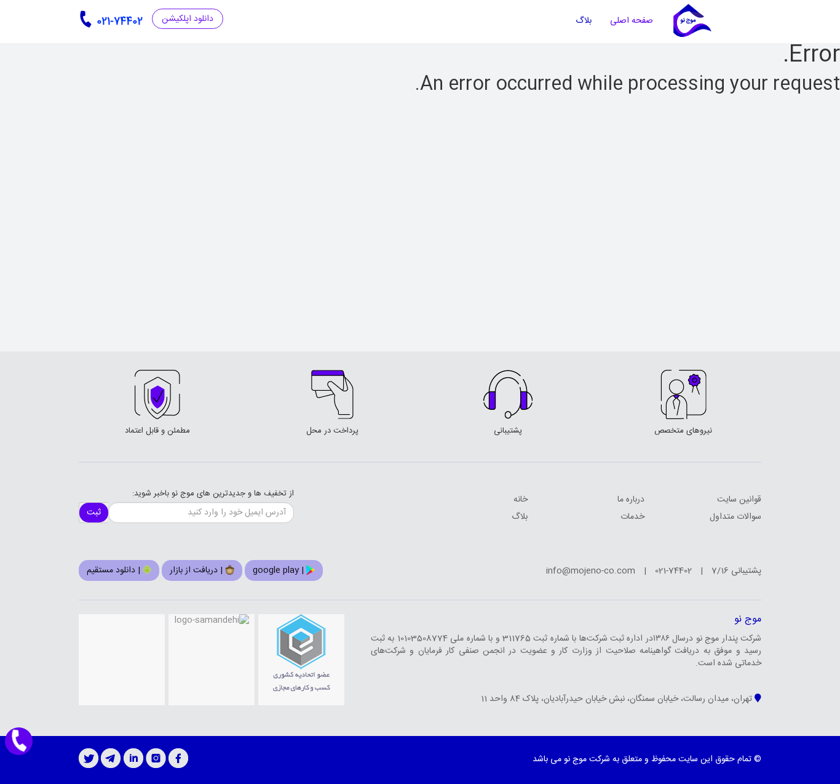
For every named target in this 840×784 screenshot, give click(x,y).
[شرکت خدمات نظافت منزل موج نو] (691, 21)
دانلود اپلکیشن (187, 19)
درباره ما (630, 499)
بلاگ (584, 21)
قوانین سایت (739, 499)
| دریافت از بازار (197, 570)
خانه (520, 499)
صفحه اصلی (631, 21)
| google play (279, 570)
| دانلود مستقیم (115, 570)
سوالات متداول (735, 517)
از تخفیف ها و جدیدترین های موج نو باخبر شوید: (213, 494)
